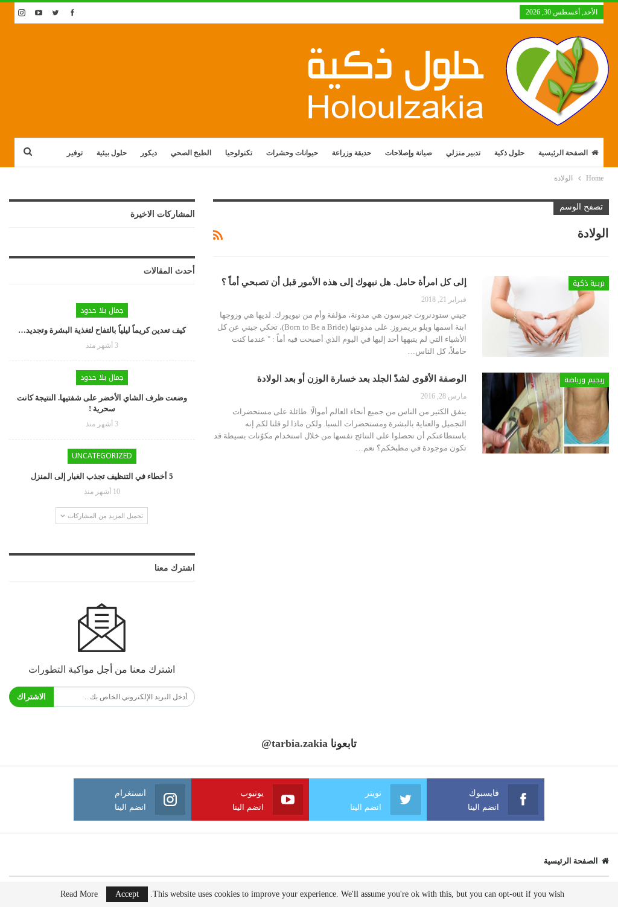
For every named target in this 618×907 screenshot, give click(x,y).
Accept (127, 894)
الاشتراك (31, 696)
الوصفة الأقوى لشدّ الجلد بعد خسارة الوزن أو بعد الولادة (362, 378)
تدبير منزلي (463, 153)
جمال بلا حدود (102, 310)
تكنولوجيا (238, 153)
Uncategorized (102, 456)
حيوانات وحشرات (292, 153)
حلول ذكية (509, 153)
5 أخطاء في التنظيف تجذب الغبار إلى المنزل (102, 476)
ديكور (149, 153)
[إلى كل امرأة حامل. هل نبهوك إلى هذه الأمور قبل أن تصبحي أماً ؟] (545, 316)
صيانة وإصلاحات (408, 153)
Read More (79, 894)
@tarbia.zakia (294, 743)
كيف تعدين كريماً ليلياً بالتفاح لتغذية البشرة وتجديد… (102, 330)
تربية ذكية (589, 283)
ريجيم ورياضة (584, 379)
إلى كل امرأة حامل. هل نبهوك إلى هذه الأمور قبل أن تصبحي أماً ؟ (344, 282)
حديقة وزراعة (351, 153)
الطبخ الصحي (191, 153)
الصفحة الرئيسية (563, 153)
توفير (75, 153)
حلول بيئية (112, 153)
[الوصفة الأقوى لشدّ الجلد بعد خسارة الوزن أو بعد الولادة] (545, 413)
